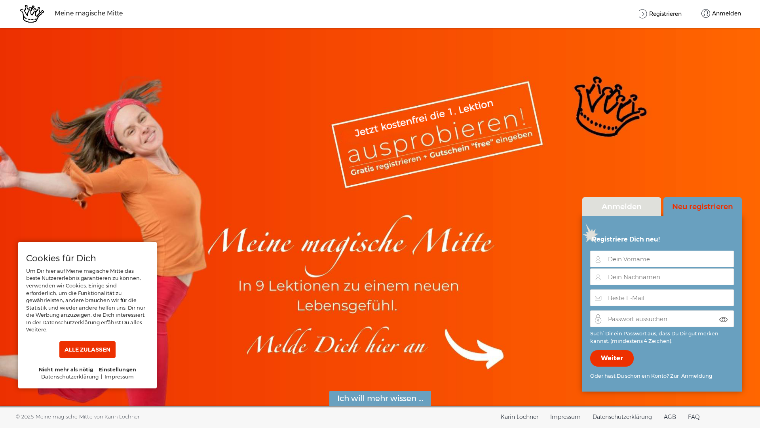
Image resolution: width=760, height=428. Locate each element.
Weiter (612, 358)
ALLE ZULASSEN (87, 349)
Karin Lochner (519, 416)
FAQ (694, 416)
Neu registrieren (702, 206)
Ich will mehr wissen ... (380, 398)
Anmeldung (696, 376)
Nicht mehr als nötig (66, 369)
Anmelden (622, 206)
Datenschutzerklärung (622, 416)
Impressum (565, 416)
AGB (670, 416)
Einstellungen (118, 369)
